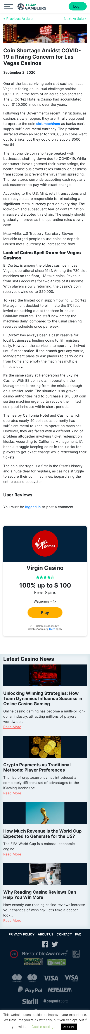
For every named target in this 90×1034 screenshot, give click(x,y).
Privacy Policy (22, 934)
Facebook (45, 944)
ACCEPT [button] (68, 1027)
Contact (64, 934)
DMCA (56, 962)
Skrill (30, 1001)
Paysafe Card (55, 1001)
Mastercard (17, 978)
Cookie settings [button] (43, 1027)
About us (45, 934)
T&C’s (52, 628)
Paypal (30, 989)
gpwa (34, 962)
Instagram (35, 944)
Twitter (55, 944)
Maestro (32, 978)
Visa (50, 978)
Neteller (60, 989)
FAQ (78, 934)
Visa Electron (71, 978)
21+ (14, 954)
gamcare (76, 954)
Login (77, 6)
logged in (33, 507)
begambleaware (45, 954)
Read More (12, 727)
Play (45, 612)
